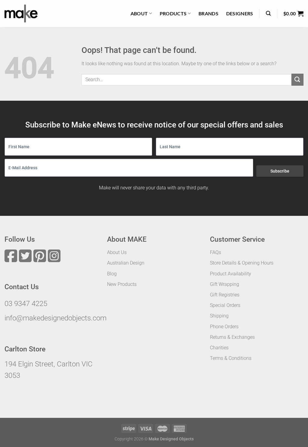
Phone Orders (224, 326)
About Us (117, 252)
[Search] (268, 13)
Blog (112, 274)
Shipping (219, 316)
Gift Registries (224, 295)
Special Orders (225, 305)
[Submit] (297, 79)
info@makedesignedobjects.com (55, 318)
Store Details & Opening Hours (241, 263)
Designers (239, 13)
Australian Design (125, 263)
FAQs (215, 252)
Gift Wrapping (224, 284)
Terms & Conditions (230, 358)
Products (173, 13)
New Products (122, 284)
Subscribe (279, 171)
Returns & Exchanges (232, 337)
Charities (219, 348)
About (139, 13)
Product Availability (230, 274)
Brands (208, 13)
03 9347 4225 (26, 303)
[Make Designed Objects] (21, 13)
